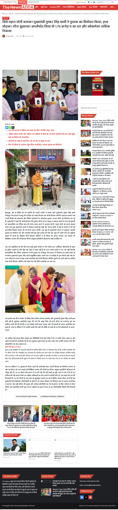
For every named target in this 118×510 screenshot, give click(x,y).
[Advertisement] (59, 53)
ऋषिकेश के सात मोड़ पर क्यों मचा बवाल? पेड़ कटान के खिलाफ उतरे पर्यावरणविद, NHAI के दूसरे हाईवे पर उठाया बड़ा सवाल (103, 144)
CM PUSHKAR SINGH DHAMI (27, 396)
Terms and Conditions (92, 506)
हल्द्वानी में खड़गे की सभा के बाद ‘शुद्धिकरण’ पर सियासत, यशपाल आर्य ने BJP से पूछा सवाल (102, 191)
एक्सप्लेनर (103, 7)
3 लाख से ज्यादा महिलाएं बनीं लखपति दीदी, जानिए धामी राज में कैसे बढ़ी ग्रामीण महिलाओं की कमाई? (102, 182)
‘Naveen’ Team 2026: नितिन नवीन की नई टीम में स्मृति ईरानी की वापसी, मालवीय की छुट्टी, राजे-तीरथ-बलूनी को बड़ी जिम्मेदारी (59, 2)
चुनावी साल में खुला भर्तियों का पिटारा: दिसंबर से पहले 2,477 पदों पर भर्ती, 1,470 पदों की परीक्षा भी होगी (103, 232)
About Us (82, 506)
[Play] (98, 86)
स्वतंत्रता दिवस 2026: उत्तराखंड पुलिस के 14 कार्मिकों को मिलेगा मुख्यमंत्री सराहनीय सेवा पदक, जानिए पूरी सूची (103, 153)
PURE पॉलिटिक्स (68, 7)
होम (36, 7)
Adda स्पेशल (81, 7)
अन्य (111, 7)
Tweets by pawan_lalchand (89, 108)
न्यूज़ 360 (44, 7)
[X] (13, 127)
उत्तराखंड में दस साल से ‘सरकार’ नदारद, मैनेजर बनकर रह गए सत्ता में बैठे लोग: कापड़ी (14, 454)
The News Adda (10, 36)
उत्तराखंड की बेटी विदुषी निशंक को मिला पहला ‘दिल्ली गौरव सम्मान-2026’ (102, 207)
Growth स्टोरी (55, 7)
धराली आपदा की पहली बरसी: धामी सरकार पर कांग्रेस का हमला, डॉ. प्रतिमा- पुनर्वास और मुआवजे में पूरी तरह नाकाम (103, 243)
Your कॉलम (93, 7)
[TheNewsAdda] (18, 7)
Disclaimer (112, 506)
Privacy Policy (104, 506)
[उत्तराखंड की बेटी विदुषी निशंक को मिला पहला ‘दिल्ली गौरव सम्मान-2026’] (86, 207)
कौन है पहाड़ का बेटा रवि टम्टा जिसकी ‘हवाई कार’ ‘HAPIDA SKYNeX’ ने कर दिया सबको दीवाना (103, 215)
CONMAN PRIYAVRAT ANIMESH (53, 396)
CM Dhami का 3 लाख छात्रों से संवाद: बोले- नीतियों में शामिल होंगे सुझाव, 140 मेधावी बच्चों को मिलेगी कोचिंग (103, 199)
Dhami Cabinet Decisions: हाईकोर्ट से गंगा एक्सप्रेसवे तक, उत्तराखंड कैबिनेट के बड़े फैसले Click (103, 224)
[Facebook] (6, 127)
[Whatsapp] (9, 127)
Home (6, 14)
